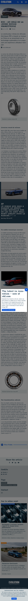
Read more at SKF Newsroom (9, 310)
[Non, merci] (26, 595)
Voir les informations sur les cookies (17, 596)
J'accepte (14, 598)
